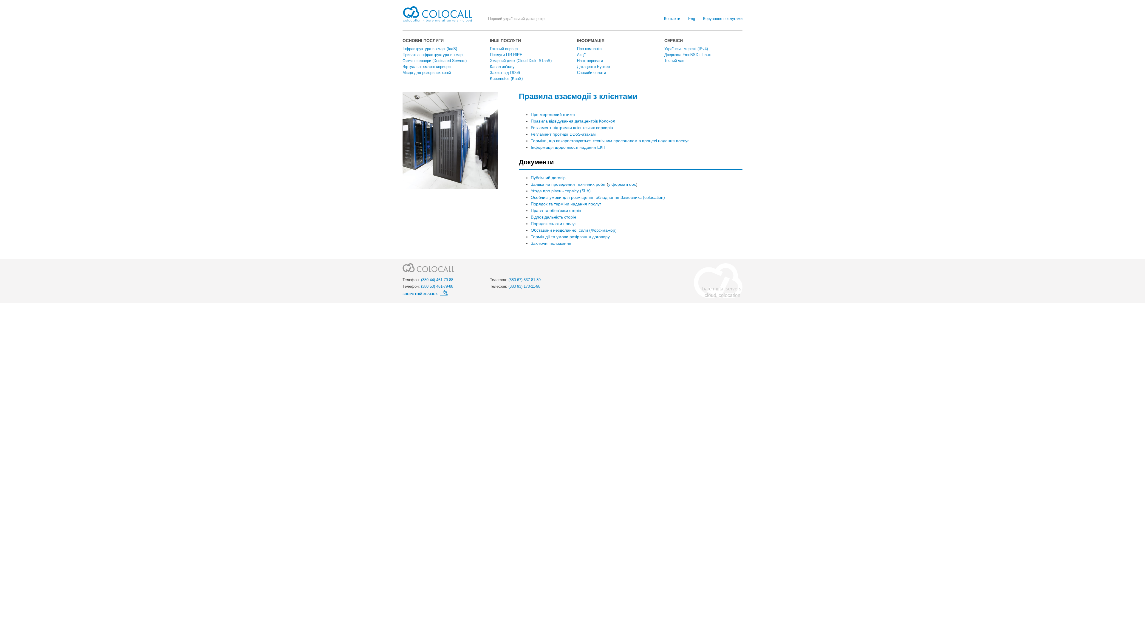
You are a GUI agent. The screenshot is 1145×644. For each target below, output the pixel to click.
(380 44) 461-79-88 (437, 280)
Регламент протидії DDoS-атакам (563, 134)
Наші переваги (590, 60)
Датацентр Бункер (593, 66)
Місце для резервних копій (427, 72)
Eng (691, 18)
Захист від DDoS (505, 72)
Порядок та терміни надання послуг (566, 204)
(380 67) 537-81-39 (524, 280)
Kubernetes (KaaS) (506, 78)
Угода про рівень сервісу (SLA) (561, 190)
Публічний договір (548, 177)
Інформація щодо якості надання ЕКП (568, 147)
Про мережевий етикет (553, 114)
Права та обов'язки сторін (556, 210)
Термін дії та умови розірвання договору (570, 236)
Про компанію (589, 49)
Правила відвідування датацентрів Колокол (573, 121)
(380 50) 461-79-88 (437, 286)
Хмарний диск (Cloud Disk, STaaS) (521, 60)
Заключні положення (551, 243)
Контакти (672, 18)
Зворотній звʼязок (421, 294)
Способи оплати (591, 72)
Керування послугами (722, 18)
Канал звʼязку (502, 66)
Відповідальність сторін (553, 217)
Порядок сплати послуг (553, 223)
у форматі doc (622, 184)
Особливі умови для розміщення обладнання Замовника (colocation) (598, 197)
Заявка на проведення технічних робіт (568, 184)
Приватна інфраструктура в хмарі (433, 54)
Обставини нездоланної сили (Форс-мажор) (574, 230)
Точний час (674, 60)
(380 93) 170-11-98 (524, 286)
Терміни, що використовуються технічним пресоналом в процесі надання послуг (610, 140)
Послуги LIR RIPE (506, 54)
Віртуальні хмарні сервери (427, 66)
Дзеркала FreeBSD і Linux (687, 54)
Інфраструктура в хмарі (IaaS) (430, 49)
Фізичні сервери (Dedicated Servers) (435, 60)
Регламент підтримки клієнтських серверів (572, 127)
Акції (581, 54)
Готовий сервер (504, 49)
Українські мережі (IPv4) (686, 49)
